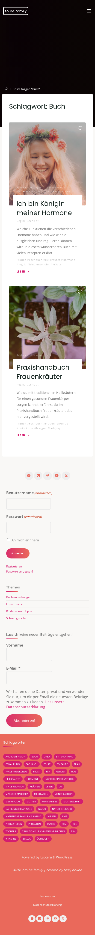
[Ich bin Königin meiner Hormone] (47, 163)
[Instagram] (38, 476)
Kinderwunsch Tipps (30, 191)
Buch (22, 259)
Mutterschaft (72, 801)
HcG (73, 771)
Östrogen (43, 838)
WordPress (64, 857)
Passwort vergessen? (19, 571)
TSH (73, 831)
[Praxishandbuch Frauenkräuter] (47, 327)
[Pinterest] (47, 476)
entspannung (64, 756)
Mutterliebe (49, 801)
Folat (47, 764)
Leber (49, 786)
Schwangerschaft (59, 191)
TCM (64, 823)
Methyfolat (13, 801)
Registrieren (14, 566)
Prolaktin (34, 823)
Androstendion (15, 756)
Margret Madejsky (48, 428)
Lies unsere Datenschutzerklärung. (35, 704)
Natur (42, 808)
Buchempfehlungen (29, 187)
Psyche (51, 823)
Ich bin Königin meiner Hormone (44, 208)
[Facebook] (29, 476)
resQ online (73, 870)
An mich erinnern (25, 540)
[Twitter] (66, 476)
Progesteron (14, 823)
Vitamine (11, 838)
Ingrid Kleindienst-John (34, 264)
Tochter (11, 831)
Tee (75, 823)
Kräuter (58, 264)
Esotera (45, 857)
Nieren (52, 816)
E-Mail (13, 668)
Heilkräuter (52, 259)
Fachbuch (35, 259)
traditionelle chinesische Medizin (43, 831)
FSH (48, 771)
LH (60, 786)
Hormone (69, 259)
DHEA (47, 756)
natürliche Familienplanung (23, 816)
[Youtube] (57, 476)
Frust (36, 771)
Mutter (31, 801)
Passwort (24, 516)
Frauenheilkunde (56, 423)
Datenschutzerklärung (47, 905)
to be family (16, 11)
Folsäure (62, 764)
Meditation (41, 793)
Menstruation (64, 793)
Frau (77, 764)
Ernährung (13, 764)
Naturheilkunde (62, 808)
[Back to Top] (47, 894)
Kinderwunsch (15, 786)
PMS (64, 816)
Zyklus (27, 838)
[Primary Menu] (89, 11)
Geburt (60, 771)
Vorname (14, 645)
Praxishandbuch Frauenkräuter (43, 372)
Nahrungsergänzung (19, 808)
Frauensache (54, 187)
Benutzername (29, 492)
